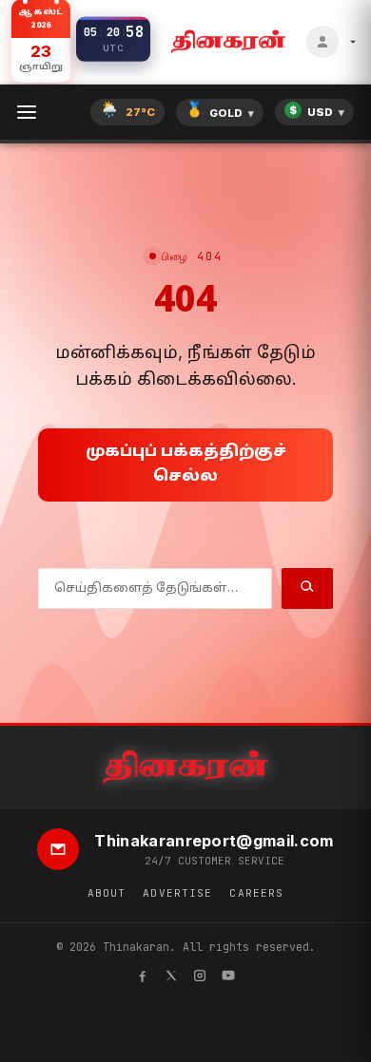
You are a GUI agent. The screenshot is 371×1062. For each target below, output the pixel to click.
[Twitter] (171, 978)
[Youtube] (228, 978)
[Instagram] (199, 978)
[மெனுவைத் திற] (26, 112)
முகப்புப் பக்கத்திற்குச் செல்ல (186, 464)
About (107, 893)
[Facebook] (142, 978)
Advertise (177, 893)
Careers (256, 893)
